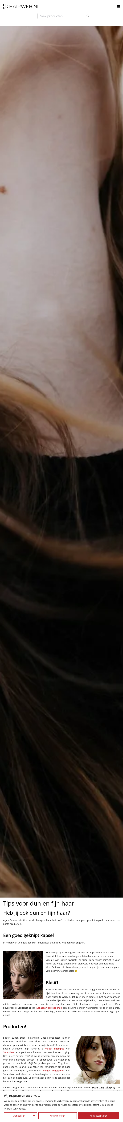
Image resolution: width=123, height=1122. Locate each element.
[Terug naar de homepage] (21, 6)
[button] (118, 6)
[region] (61, 1106)
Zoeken (88, 16)
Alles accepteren (98, 1115)
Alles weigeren (57, 1115)
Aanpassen (19, 1115)
